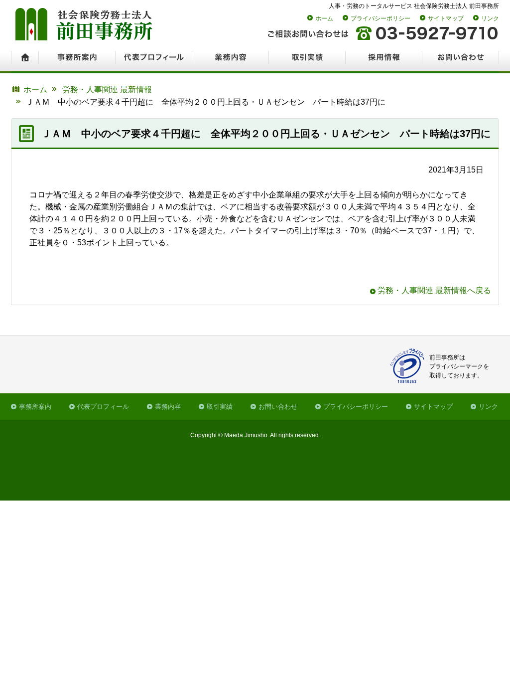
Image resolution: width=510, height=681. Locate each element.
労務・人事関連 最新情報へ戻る (434, 290)
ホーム (324, 18)
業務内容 (168, 406)
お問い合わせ (277, 406)
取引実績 (220, 406)
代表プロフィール (103, 406)
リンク (490, 18)
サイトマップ (446, 18)
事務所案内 (35, 406)
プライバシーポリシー (380, 18)
